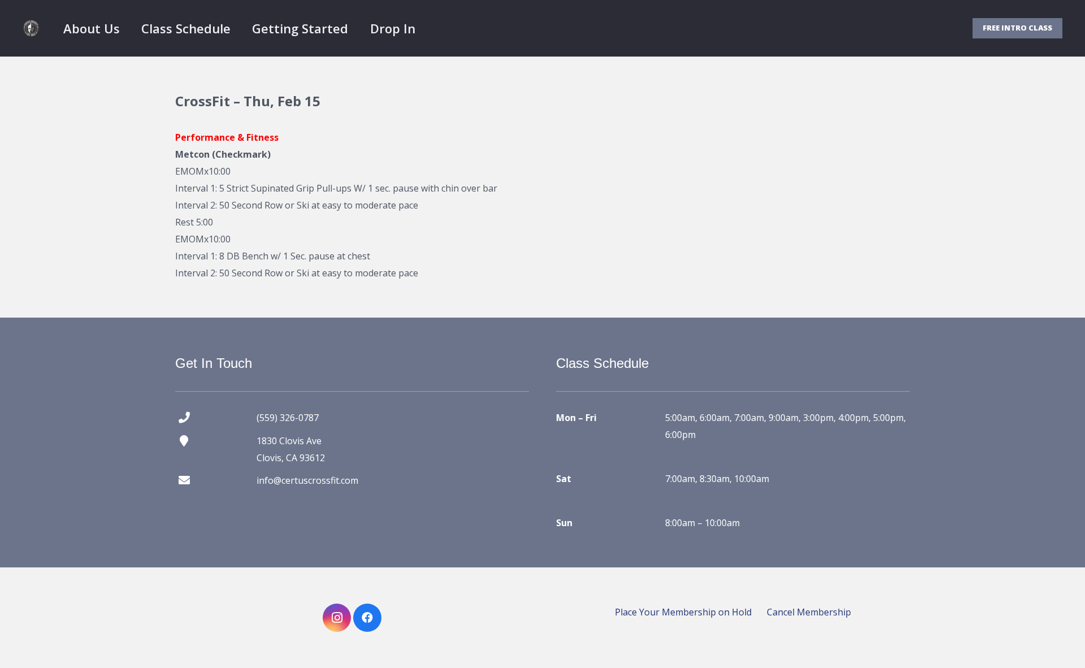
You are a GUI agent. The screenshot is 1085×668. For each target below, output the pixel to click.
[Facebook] (367, 618)
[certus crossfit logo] (31, 28)
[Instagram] (337, 618)
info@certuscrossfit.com (307, 480)
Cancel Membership (809, 612)
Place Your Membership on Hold (683, 612)
